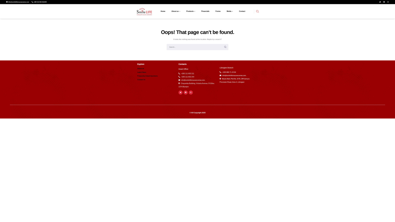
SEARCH (225, 47)
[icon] (380, 2)
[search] (257, 11)
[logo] (144, 11)
